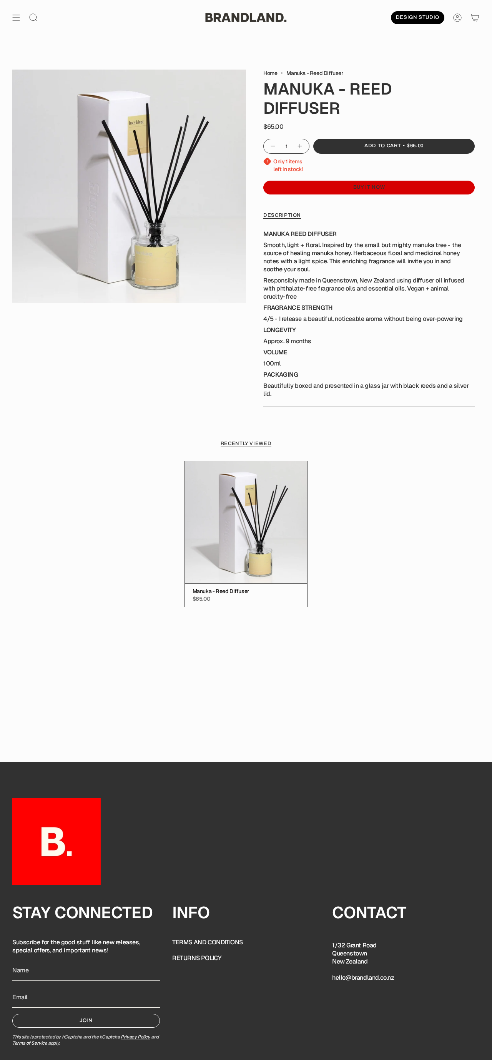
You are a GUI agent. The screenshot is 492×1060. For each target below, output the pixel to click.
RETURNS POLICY (196, 958)
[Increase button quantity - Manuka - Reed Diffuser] (300, 146)
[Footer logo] (56, 841)
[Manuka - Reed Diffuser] (246, 522)
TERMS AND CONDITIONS (207, 942)
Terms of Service (29, 1043)
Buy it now (369, 187)
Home (270, 73)
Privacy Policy (135, 1037)
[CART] (475, 18)
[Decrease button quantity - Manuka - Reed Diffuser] (272, 146)
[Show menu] (16, 18)
